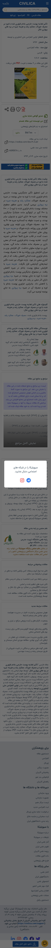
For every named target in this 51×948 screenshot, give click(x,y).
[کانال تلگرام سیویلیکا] (28, 480)
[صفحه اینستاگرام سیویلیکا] (22, 480)
